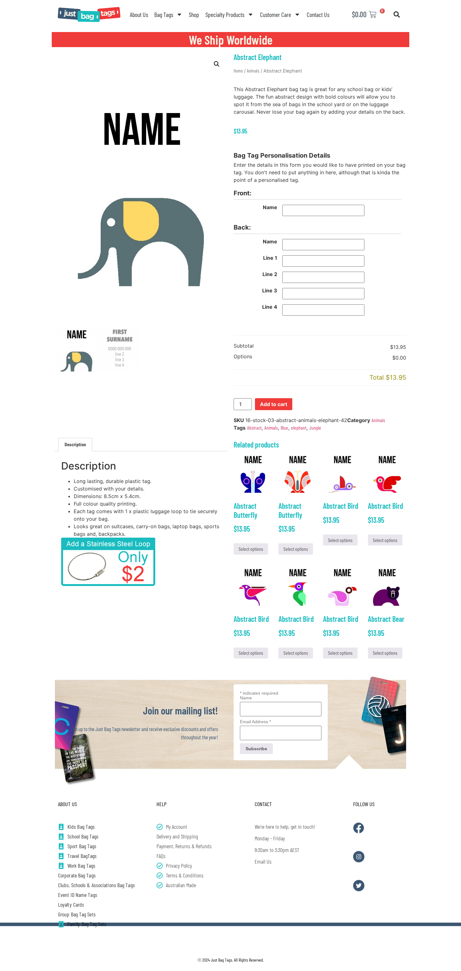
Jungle (315, 428)
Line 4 (269, 306)
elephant (298, 428)
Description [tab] (75, 444)
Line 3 (269, 290)
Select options (251, 549)
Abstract (254, 428)
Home (238, 70)
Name (270, 207)
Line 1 (270, 257)
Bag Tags (163, 14)
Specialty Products (224, 14)
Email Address (255, 721)
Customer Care (275, 14)
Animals (253, 70)
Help (161, 803)
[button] (396, 14)
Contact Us (318, 14)
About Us (139, 14)
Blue (284, 428)
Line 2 (269, 274)
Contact (263, 803)
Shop (194, 14)
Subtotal (244, 346)
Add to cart (273, 404)
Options (243, 357)
